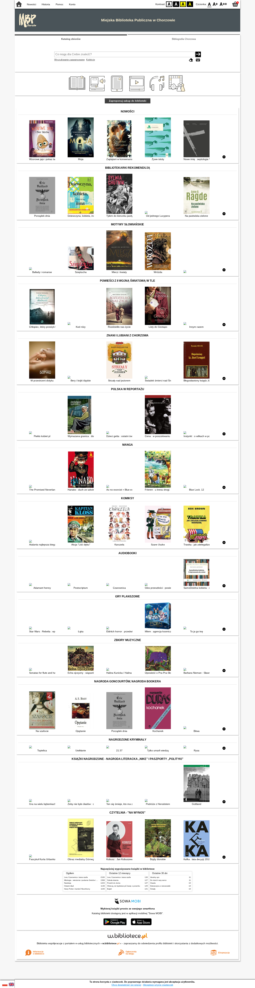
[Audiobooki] (97, 91)
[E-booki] (117, 91)
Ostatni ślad (69, 886)
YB (183, 3)
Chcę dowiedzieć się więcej (126, 985)
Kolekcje (90, 59)
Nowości (31, 4)
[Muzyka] (157, 91)
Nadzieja (67, 883)
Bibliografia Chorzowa (184, 39)
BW (176, 3)
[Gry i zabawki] (177, 91)
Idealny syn (154, 877)
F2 (223, 3)
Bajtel (109, 889)
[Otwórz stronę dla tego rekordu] (43, 139)
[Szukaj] (198, 54)
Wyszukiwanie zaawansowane (69, 59)
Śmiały (152, 889)
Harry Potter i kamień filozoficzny (77, 889)
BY (190, 3)
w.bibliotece (111, 943)
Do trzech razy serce (158, 880)
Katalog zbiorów (70, 39)
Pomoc (59, 4)
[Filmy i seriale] (137, 91)
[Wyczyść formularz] (191, 60)
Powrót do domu (113, 883)
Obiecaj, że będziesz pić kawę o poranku (123, 886)
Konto (72, 4)
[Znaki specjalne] (198, 60)
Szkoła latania (112, 880)
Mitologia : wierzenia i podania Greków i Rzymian (83, 880)
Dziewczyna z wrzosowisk (160, 886)
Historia (46, 4)
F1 (215, 3)
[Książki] (77, 91)
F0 (209, 3)
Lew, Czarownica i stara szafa (76, 877)
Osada (153, 883)
